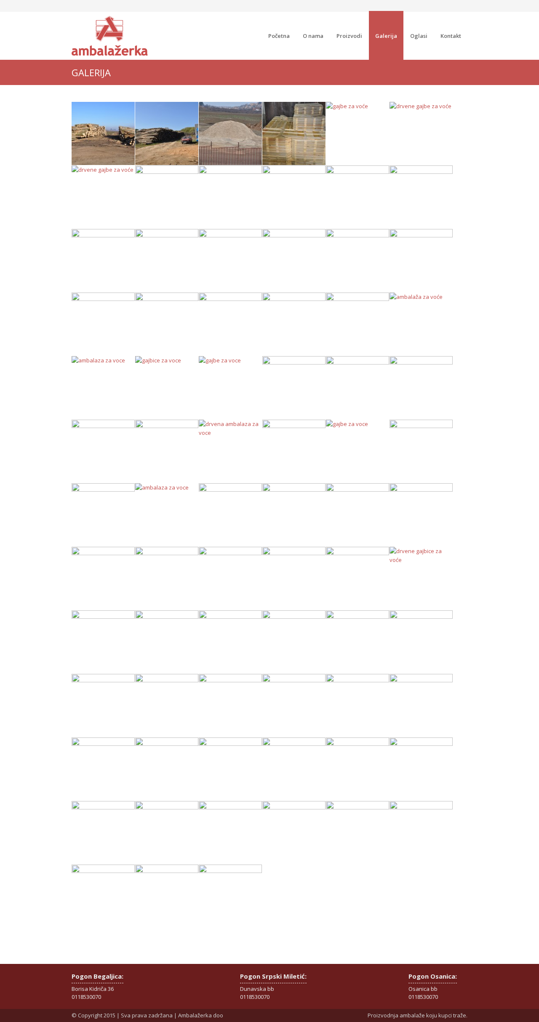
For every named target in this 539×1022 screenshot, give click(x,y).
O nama (313, 36)
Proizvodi (349, 36)
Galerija (386, 36)
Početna (279, 36)
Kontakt (450, 36)
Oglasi (418, 36)
